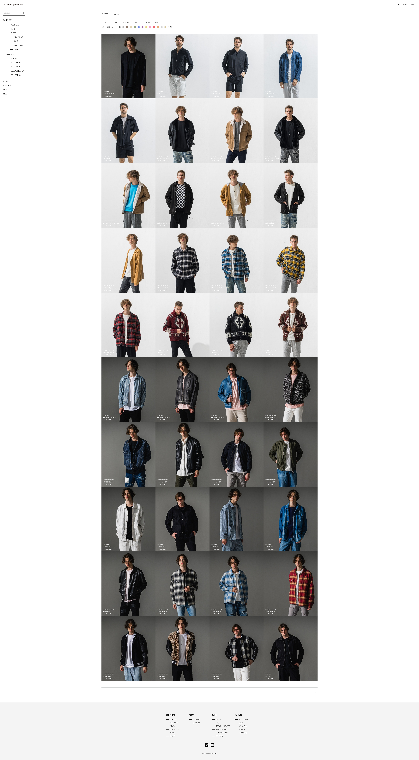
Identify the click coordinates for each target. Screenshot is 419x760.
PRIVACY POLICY (222, 733)
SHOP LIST (197, 723)
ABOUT (218, 719)
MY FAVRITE (243, 726)
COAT (16, 41)
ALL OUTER (18, 37)
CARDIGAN (18, 45)
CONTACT (397, 4)
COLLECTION (16, 75)
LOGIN (405, 4)
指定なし (110, 27)
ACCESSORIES (16, 67)
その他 (170, 27)
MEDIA (5, 90)
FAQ (217, 723)
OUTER (13, 33)
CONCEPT (196, 719)
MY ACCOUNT (244, 719)
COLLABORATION (17, 71)
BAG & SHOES (16, 63)
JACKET (17, 49)
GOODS (14, 59)
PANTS (13, 54)
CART (412, 4)
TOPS (13, 29)
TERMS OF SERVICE (223, 726)
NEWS (5, 81)
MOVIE (6, 94)
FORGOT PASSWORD (243, 731)
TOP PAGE (173, 719)
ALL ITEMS (15, 25)
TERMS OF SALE (221, 729)
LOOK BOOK (8, 86)
